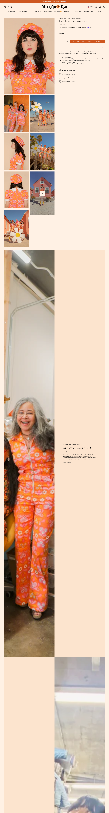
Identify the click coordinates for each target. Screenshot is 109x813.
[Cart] (104, 6)
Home (60, 18)
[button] (25, 11)
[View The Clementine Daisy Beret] (42, 193)
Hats (65, 18)
